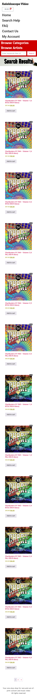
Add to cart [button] (11, 111)
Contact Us (10, 31)
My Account (11, 36)
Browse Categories (15, 43)
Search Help (11, 20)
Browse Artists (11, 48)
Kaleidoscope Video (15, 3)
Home (6, 15)
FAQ (5, 26)
